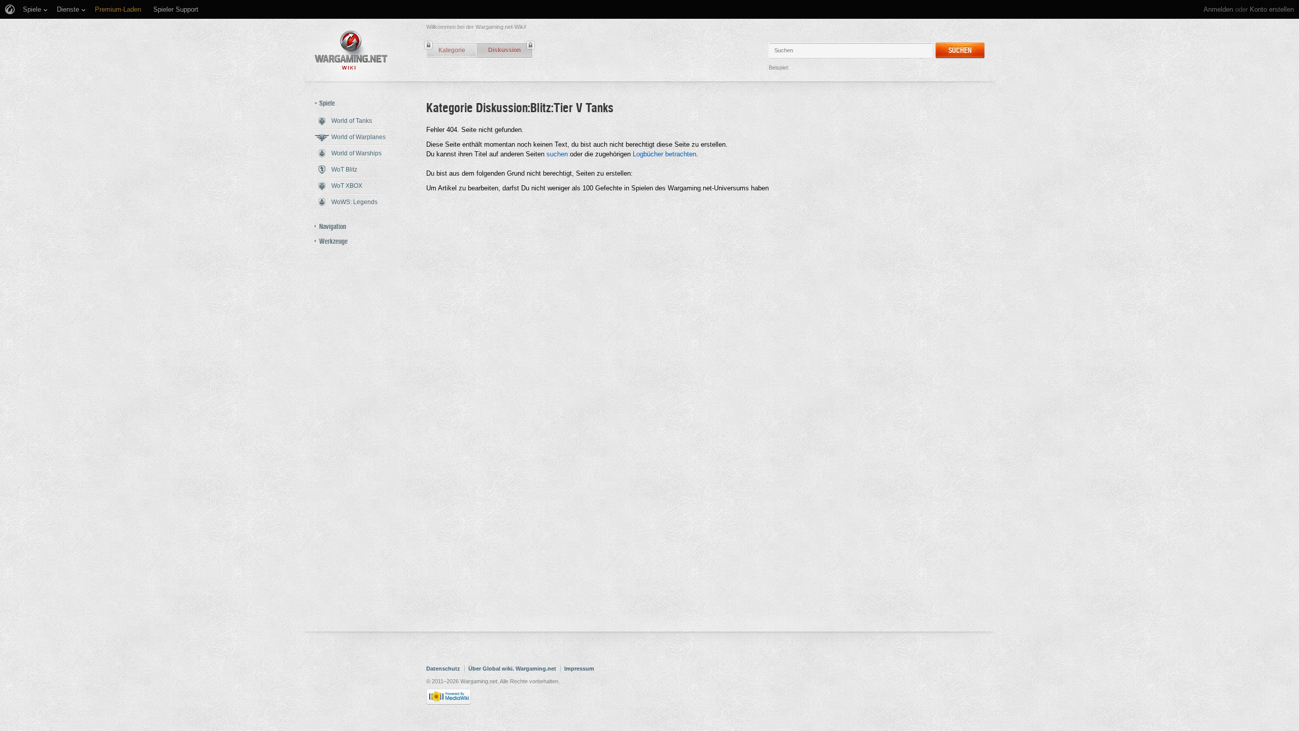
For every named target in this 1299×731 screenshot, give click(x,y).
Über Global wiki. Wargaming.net (512, 669)
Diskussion (504, 50)
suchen (557, 154)
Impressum (579, 669)
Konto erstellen (1272, 9)
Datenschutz (443, 669)
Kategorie (451, 50)
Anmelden (1218, 9)
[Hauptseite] (351, 50)
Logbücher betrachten (664, 154)
